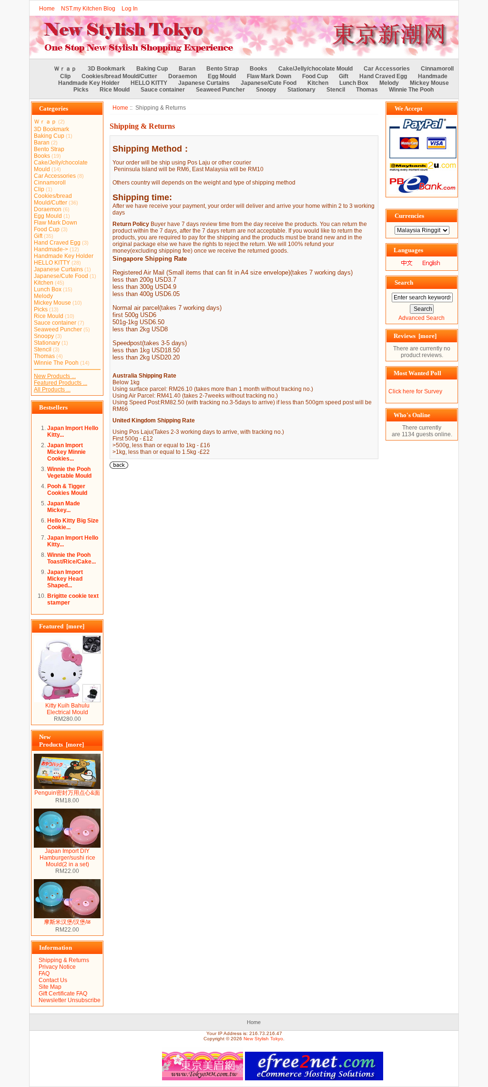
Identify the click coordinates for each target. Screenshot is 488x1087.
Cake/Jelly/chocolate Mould (315, 68)
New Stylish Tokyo (263, 1038)
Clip (65, 76)
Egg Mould (222, 76)
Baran (187, 68)
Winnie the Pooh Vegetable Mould (69, 472)
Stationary (301, 89)
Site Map (50, 987)
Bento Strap (222, 68)
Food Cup (315, 76)
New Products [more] (61, 740)
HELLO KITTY (149, 83)
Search (404, 282)
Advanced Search (421, 318)
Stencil (335, 89)
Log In (130, 8)
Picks (81, 89)
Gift (343, 76)
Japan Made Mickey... (63, 506)
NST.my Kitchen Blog (88, 8)
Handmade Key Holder (89, 83)
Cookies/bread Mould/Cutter (119, 76)
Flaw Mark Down (269, 76)
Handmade (432, 76)
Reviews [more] (415, 335)
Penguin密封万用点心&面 (67, 793)
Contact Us (53, 980)
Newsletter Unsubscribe (70, 1000)
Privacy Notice (57, 967)
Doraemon (182, 76)
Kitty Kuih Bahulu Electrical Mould (67, 709)
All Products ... (52, 389)
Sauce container (163, 89)
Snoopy (266, 89)
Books (258, 68)
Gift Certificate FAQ (63, 993)
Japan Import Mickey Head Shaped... (65, 579)
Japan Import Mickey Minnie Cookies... (66, 452)
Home (47, 8)
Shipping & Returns (64, 960)
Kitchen (317, 83)
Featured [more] (61, 626)
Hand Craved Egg (383, 76)
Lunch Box (353, 83)
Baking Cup (152, 68)
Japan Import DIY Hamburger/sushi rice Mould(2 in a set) (67, 858)
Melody (389, 83)
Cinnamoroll (437, 68)
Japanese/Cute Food (268, 83)
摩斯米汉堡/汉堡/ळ (67, 922)
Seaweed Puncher (220, 89)
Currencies (409, 215)
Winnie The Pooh (411, 89)
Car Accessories (387, 68)
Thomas (367, 89)
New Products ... (55, 376)
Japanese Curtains (204, 83)
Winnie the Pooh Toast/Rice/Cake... (71, 558)
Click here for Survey (415, 391)
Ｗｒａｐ (65, 68)
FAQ (44, 973)
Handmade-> (51, 249)
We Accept (408, 108)
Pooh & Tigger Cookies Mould (67, 489)
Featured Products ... (60, 382)
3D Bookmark (106, 68)
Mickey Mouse (429, 83)
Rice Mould (115, 89)
